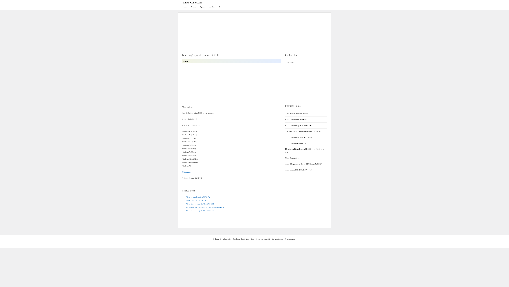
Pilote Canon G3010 (292, 158)
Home (185, 7)
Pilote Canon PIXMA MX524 (197, 200)
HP (220, 7)
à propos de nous (277, 239)
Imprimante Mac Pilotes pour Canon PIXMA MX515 (205, 207)
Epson (202, 7)
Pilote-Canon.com (192, 2)
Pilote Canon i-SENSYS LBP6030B (298, 170)
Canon (193, 7)
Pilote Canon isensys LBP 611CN (297, 143)
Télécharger (186, 172)
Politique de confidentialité (222, 239)
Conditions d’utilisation (241, 239)
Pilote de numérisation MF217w (198, 197)
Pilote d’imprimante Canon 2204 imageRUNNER (303, 164)
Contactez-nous (290, 239)
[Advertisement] (254, 31)
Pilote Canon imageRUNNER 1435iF (200, 211)
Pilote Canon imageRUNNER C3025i (200, 204)
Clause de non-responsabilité (260, 239)
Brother (212, 7)
